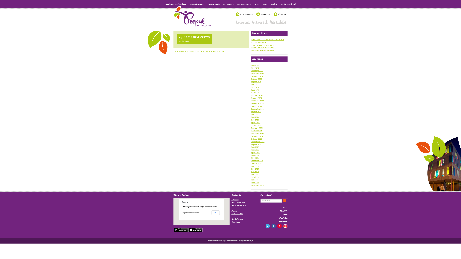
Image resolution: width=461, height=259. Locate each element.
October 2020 (256, 163)
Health (274, 4)
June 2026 (255, 65)
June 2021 (255, 155)
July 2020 (255, 166)
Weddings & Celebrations (175, 4)
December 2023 (257, 133)
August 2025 (256, 81)
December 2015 (257, 185)
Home (192, 20)
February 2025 (257, 95)
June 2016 (255, 182)
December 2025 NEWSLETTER (263, 50)
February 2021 (257, 161)
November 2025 (257, 76)
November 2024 (257, 103)
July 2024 (255, 114)
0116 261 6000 (237, 213)
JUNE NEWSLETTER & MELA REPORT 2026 (267, 39)
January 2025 (256, 98)
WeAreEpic (250, 241)
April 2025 (255, 90)
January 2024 (256, 131)
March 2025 (255, 92)
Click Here (235, 222)
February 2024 (257, 128)
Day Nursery (228, 4)
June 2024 (255, 117)
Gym (257, 4)
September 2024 (258, 109)
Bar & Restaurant (244, 4)
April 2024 (255, 122)
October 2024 (256, 106)
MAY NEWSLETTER (258, 42)
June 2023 (255, 147)
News (265, 4)
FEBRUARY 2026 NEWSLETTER (263, 48)
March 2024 (256, 125)
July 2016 (254, 180)
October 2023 (256, 139)
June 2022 (255, 150)
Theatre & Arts (214, 4)
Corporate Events (196, 4)
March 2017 (255, 177)
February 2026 (257, 71)
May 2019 (255, 172)
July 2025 (254, 84)
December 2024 (257, 101)
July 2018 (254, 174)
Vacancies (283, 221)
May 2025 (255, 87)
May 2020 (255, 169)
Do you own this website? (191, 213)
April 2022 (255, 152)
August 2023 (256, 144)
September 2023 (257, 142)
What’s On (283, 218)
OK (216, 213)
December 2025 (257, 73)
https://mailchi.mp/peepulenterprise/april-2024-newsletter (198, 51)
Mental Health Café (288, 4)
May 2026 (255, 68)
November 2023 (257, 136)
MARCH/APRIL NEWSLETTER (262, 45)
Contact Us (265, 14)
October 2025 (256, 79)
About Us (282, 14)
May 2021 (255, 158)
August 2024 (256, 112)
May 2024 (255, 120)
